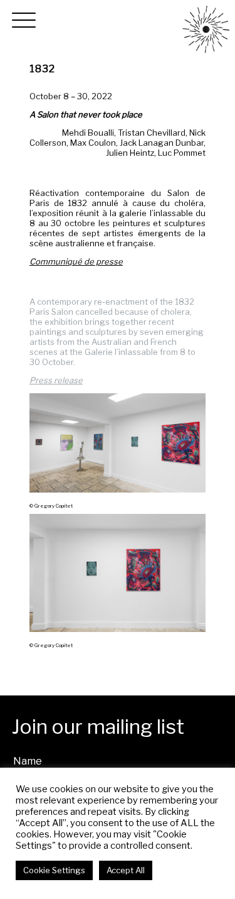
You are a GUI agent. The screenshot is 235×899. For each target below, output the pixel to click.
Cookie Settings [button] (54, 870)
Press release (56, 380)
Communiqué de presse (76, 261)
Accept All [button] (126, 870)
